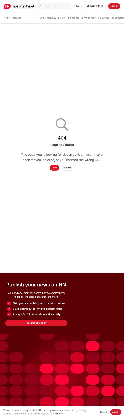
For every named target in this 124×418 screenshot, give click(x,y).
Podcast (74, 17)
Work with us (96, 6)
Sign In (114, 6)
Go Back (68, 168)
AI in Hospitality (48, 17)
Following (16, 17)
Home (7, 17)
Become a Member (36, 323)
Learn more (57, 413)
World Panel (90, 17)
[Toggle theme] (78, 6)
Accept (115, 412)
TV (63, 17)
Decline (103, 412)
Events (105, 17)
